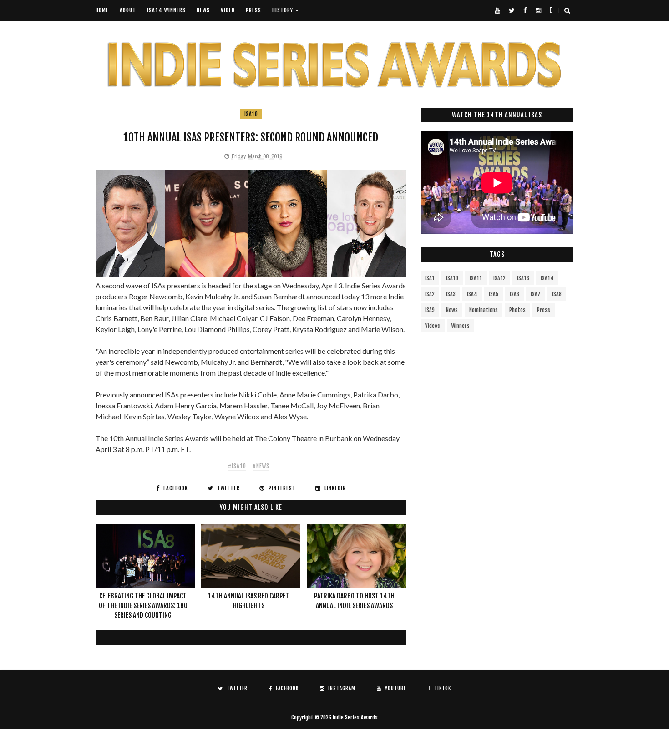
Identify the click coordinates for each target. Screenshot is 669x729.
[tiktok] (551, 10)
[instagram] (538, 10)
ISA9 (430, 310)
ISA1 (430, 278)
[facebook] (525, 10)
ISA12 (499, 278)
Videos (432, 325)
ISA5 (493, 294)
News (203, 10)
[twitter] (512, 10)
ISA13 (523, 278)
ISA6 (514, 294)
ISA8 (557, 294)
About (128, 10)
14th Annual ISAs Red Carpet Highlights (248, 601)
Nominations (483, 310)
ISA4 (472, 294)
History (282, 10)
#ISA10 (237, 466)
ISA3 (451, 294)
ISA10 (251, 114)
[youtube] (497, 10)
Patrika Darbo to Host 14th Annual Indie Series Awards (354, 601)
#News (261, 466)
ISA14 (547, 278)
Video (228, 10)
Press (253, 10)
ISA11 (476, 278)
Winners (460, 325)
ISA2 (430, 294)
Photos (517, 310)
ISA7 (536, 294)
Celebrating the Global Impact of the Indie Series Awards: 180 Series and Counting (143, 605)
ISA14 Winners (166, 10)
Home (102, 10)
